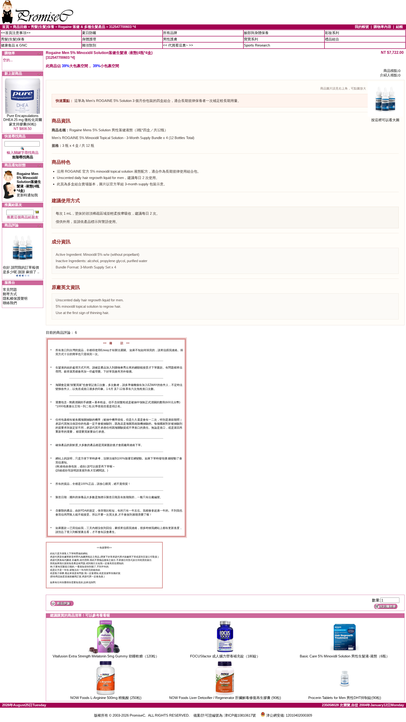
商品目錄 (20, 27)
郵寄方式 (10, 294)
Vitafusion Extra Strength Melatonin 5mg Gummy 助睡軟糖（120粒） (106, 656)
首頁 (5, 27)
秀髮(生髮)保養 (42, 27)
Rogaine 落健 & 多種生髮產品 (81, 27)
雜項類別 (89, 45)
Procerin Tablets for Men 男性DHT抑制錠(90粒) (344, 698)
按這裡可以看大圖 (385, 120)
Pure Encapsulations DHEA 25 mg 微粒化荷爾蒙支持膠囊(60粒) (22, 120)
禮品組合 (332, 39)
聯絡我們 (10, 303)
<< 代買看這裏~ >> (178, 45)
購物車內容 (382, 27)
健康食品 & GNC (14, 45)
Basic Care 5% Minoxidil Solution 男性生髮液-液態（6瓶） (345, 656)
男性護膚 (170, 39)
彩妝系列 (332, 33)
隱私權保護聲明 (15, 298)
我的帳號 (362, 27)
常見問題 (10, 289)
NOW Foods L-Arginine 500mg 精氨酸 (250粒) (105, 698)
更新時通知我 (29, 184)
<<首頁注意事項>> (16, 33)
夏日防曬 (89, 33)
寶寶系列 (251, 39)
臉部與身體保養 (256, 33)
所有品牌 (170, 33)
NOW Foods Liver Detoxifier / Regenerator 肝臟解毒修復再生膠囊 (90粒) (225, 698)
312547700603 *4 (122, 27)
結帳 (399, 27)
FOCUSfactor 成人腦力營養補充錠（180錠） (225, 656)
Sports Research (257, 45)
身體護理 (89, 39)
